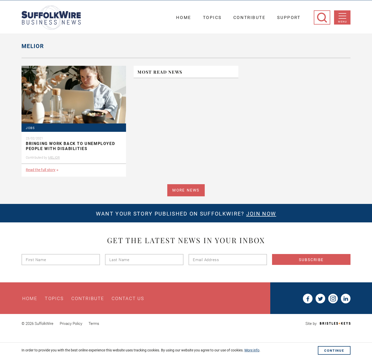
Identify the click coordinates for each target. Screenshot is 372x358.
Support (288, 17)
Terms (94, 323)
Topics (212, 17)
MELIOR (54, 157)
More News (185, 190)
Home (183, 17)
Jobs (30, 128)
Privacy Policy (71, 323)
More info (251, 350)
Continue (334, 350)
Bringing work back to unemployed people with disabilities (70, 146)
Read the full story (40, 170)
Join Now (261, 214)
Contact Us (128, 298)
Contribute (249, 17)
